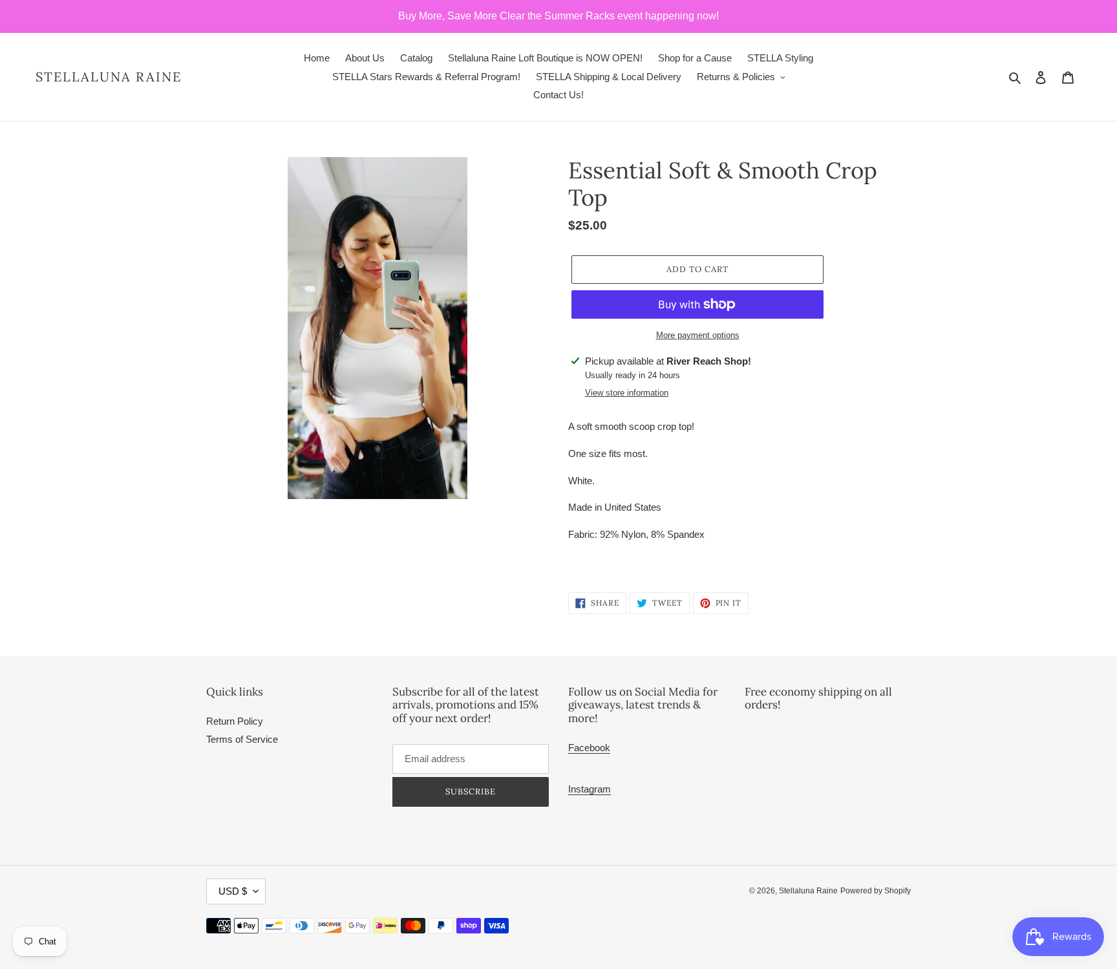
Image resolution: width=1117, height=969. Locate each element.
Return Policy (234, 721)
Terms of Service (242, 739)
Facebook (589, 747)
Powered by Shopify (875, 890)
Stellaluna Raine (109, 77)
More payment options (697, 335)
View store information (626, 393)
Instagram (589, 788)
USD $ (232, 891)
